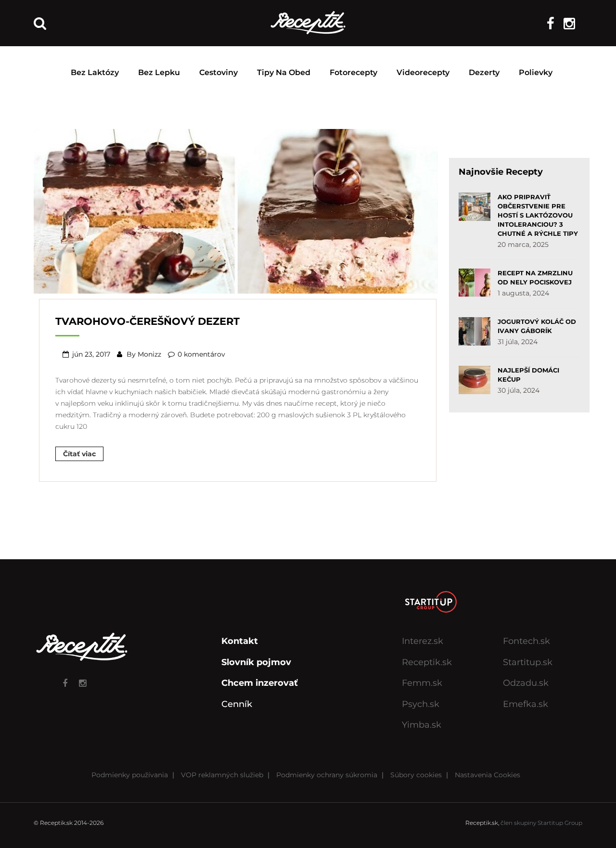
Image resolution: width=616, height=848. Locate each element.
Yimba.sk (421, 725)
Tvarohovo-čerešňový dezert (147, 321)
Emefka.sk (525, 704)
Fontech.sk (526, 641)
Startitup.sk (527, 662)
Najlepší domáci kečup (528, 374)
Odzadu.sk (526, 683)
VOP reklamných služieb (222, 775)
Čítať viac (79, 454)
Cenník (236, 704)
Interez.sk (422, 641)
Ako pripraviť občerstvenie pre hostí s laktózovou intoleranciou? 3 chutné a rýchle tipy (538, 215)
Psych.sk (420, 704)
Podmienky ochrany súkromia (326, 775)
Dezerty (484, 72)
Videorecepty (423, 72)
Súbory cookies (416, 775)
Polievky (535, 72)
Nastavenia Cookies (487, 775)
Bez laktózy (95, 72)
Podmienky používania (129, 775)
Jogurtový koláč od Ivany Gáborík (537, 326)
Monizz (149, 354)
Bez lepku (159, 72)
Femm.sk (422, 683)
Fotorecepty (353, 72)
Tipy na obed (283, 72)
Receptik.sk (427, 662)
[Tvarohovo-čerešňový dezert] (236, 210)
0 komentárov (201, 354)
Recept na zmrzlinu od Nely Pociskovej (535, 277)
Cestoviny (218, 72)
